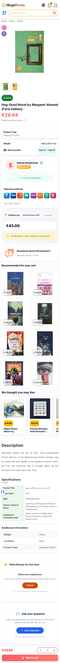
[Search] (54, 13)
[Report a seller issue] (41, 163)
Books (4, 21)
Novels (20, 21)
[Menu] (4, 13)
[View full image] (30, 52)
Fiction (12, 21)
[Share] (4, 33)
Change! (48, 215)
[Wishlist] (4, 27)
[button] (56, 5)
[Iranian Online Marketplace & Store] (15, 5)
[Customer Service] (3, 492)
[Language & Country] (43, 5)
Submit (30, 585)
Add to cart (32, 657)
